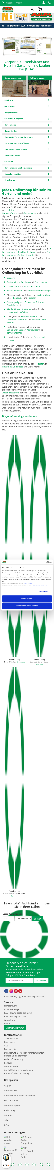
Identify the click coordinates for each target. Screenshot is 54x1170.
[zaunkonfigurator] (11, 46)
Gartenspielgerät (12, 1105)
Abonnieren (41, 980)
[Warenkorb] (40, 9)
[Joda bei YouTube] (16, 991)
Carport (7, 1085)
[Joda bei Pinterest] (20, 991)
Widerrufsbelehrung (13, 1059)
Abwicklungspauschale (15, 1016)
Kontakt (7, 1062)
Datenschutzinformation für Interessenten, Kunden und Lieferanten (24, 1054)
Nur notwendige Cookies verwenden (27, 606)
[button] (43, 3)
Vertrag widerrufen (15, 1027)
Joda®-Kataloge (11, 1009)
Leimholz (11, 319)
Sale (6, 1120)
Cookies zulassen (27, 598)
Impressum (28, 583)
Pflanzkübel (17, 297)
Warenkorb (9, 1020)
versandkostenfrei (10, 392)
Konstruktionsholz (29, 316)
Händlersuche (10, 1005)
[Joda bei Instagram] (11, 991)
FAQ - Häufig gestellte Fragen (18, 1012)
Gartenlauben (40, 282)
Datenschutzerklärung (39, 585)
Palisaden (26, 309)
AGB (6, 1045)
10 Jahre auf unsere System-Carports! (26, 253)
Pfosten (17, 309)
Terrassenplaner (14, 332)
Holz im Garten (8, 211)
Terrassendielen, (14, 290)
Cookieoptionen (11, 1066)
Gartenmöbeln (44, 294)
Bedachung (9, 1110)
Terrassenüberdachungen (39, 290)
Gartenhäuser (29, 213)
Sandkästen (12, 305)
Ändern (19, 3)
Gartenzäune (13, 286)
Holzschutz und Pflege (12, 366)
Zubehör (8, 1115)
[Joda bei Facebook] (6, 991)
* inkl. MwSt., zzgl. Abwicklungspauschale (24, 996)
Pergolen (32, 297)
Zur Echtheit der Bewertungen (18, 1069)
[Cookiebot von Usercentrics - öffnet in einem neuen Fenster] (39, 562)
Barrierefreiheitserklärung (16, 1073)
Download (21, 662)
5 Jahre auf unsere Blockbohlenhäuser (26, 250)
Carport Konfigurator (29, 329)
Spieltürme (41, 302)
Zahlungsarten (11, 1038)
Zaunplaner (12, 329)
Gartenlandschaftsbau (17, 312)
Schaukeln (30, 302)
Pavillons (25, 282)
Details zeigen (43, 591)
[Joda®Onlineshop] (8, 9)
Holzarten (39, 363)
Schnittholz (22, 319)
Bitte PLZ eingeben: (13, 913)
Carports (14, 213)
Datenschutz (10, 1049)
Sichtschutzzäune (32, 286)
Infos (6, 1125)
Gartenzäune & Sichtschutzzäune (19, 1095)
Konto (7, 1023)
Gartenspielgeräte (15, 302)
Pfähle (10, 309)
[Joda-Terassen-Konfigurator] (44, 46)
